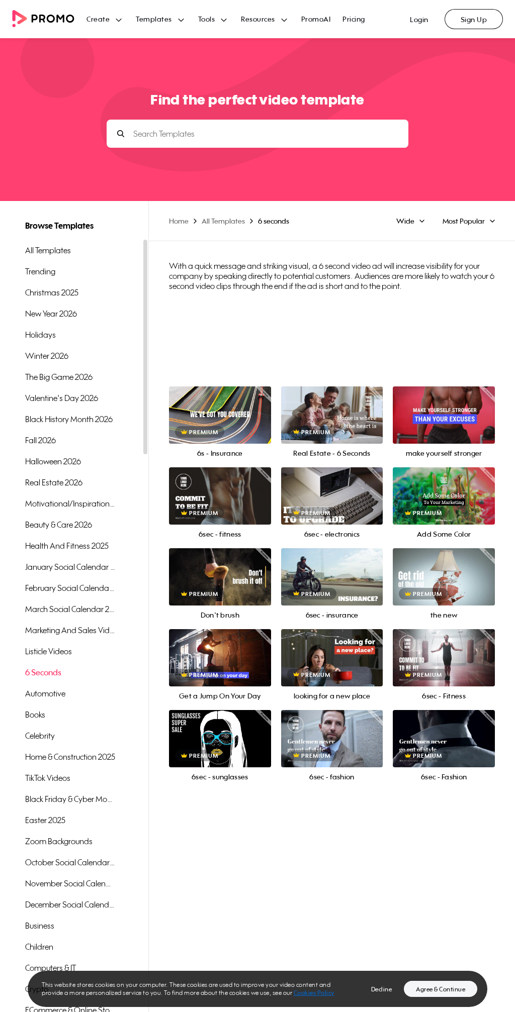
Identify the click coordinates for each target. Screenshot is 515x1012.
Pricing (353, 19)
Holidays (40, 335)
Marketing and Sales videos (70, 630)
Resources (258, 19)
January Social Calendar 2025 (70, 567)
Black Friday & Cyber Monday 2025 (70, 799)
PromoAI (316, 19)
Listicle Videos (48, 651)
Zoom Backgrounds (59, 841)
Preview (220, 404)
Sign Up (474, 19)
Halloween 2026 (53, 461)
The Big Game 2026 (59, 377)
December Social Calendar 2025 (70, 904)
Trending (40, 271)
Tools (206, 19)
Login (419, 19)
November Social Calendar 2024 (70, 883)
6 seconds (43, 672)
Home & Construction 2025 (70, 757)
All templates (48, 250)
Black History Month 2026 (69, 419)
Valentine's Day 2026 (61, 398)
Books (35, 715)
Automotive (45, 693)
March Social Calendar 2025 (70, 609)
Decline (381, 989)
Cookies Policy (314, 992)
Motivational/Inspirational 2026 (70, 503)
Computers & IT (50, 968)
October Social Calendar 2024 (70, 862)
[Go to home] (49, 19)
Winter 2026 (46, 356)
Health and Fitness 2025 (67, 546)
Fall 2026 (40, 440)
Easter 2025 (45, 820)
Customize (443, 426)
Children (39, 947)
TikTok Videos (47, 778)
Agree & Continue (440, 989)
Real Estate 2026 (53, 482)
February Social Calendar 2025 (70, 588)
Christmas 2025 (51, 292)
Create (98, 19)
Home (179, 221)
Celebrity (40, 736)
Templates (154, 19)
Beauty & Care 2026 (58, 525)
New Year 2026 (51, 314)
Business (39, 926)
